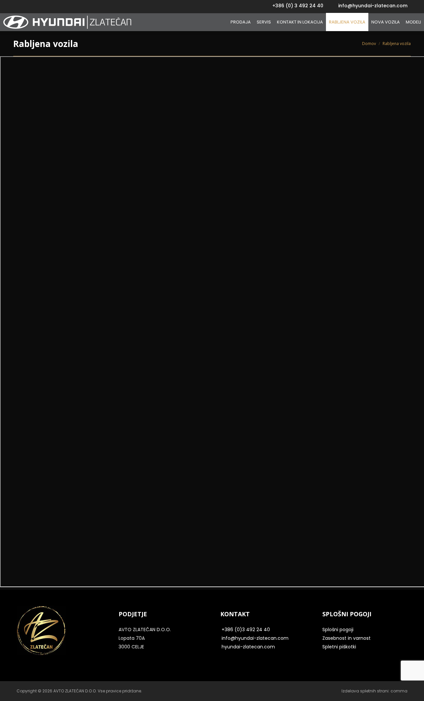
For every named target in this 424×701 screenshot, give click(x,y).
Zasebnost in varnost (346, 638)
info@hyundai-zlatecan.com (372, 5)
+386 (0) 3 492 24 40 (297, 5)
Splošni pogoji (337, 629)
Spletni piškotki (339, 646)
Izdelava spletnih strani (365, 691)
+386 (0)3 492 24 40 (246, 629)
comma (399, 691)
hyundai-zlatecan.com (248, 646)
